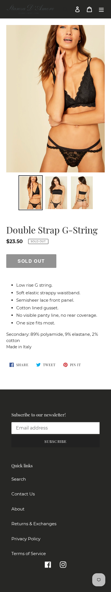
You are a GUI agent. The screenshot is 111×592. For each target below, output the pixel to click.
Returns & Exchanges (33, 523)
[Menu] (101, 9)
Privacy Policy (25, 538)
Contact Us (23, 494)
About (17, 509)
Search (18, 479)
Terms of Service (28, 553)
